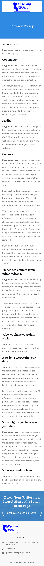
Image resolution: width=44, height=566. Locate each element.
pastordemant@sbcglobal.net (18, 553)
